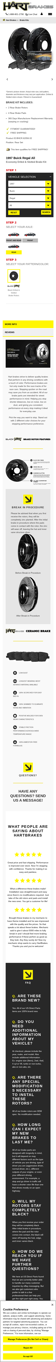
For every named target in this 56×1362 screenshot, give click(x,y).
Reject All (27, 1348)
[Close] (52, 1304)
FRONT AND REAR (13, 240)
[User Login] (42, 14)
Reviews (9, 332)
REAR (13, 252)
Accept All (28, 1356)
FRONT (30, 240)
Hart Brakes (11, 20)
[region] (28, 1331)
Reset (14, 212)
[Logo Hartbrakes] (28, 6)
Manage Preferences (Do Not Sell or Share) (28, 1339)
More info (11, 324)
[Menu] (50, 14)
